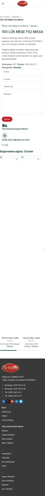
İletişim (4, 416)
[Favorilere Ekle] (17, 159)
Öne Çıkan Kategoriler (12, 427)
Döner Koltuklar (8, 481)
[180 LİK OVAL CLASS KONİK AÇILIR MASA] (31, 246)
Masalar (16, 17)
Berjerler (5, 485)
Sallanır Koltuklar (8, 477)
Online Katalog (7, 420)
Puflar (4, 466)
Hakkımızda (6, 412)
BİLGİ (4, 408)
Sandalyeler (6, 454)
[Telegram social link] (21, 401)
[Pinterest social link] (12, 401)
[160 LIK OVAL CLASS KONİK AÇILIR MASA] (10, 246)
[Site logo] (22, 3)
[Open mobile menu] (3, 3)
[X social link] (8, 401)
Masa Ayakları (7, 439)
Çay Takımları (7, 489)
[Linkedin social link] (16, 401)
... (2, 449)
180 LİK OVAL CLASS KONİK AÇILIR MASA (31, 339)
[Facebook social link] (3, 401)
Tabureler (6, 458)
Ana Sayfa (5, 17)
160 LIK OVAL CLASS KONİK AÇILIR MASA (10, 339)
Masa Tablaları (7, 443)
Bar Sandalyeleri (8, 462)
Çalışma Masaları (8, 435)
